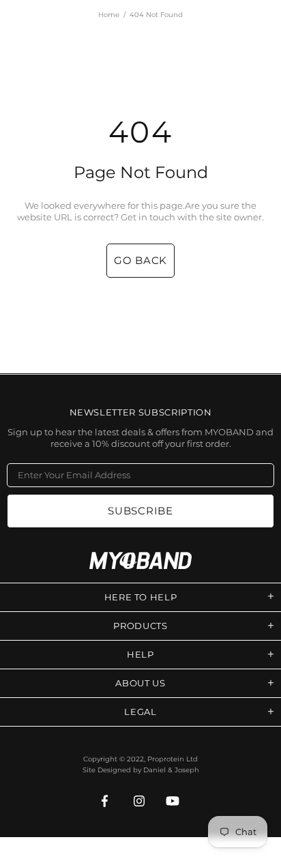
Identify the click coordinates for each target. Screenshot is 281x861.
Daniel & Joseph (171, 769)
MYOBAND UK (140, 560)
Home (108, 14)
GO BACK (140, 260)
